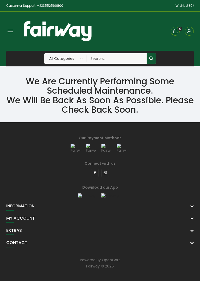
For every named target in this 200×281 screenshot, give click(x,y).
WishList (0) (185, 5)
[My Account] (189, 31)
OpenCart (111, 260)
